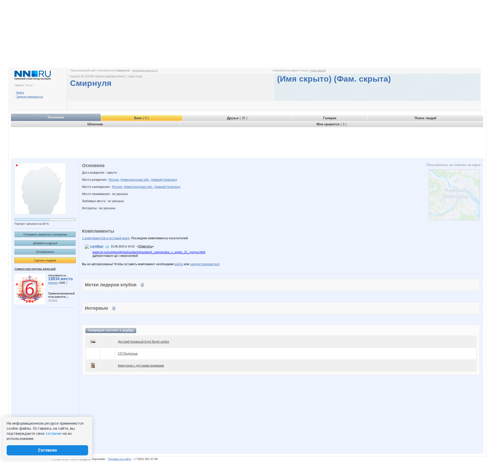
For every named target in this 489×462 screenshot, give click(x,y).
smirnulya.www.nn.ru (145, 70)
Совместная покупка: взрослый (35, 268)
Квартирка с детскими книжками (141, 365)
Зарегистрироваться (29, 96)
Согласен (47, 450)
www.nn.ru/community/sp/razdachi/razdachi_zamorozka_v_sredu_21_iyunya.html (148, 252)
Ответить (145, 246)
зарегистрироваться (205, 264)
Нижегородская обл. (135, 180)
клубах (128, 330)
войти (179, 264)
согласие (54, 433)
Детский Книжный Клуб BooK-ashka (143, 342)
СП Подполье (128, 353)
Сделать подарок (45, 260)
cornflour (96, 246)
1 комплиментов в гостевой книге (106, 238)
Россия (114, 180)
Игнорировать (45, 251)
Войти (20, 92)
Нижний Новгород (164, 180)
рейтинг (53, 282)
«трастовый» (317, 70)
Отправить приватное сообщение (45, 234)
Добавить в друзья (45, 243)
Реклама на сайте (119, 458)
